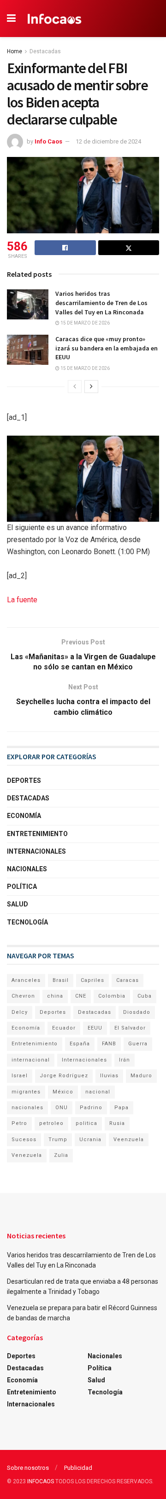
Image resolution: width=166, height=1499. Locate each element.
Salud (17, 904)
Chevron (23, 996)
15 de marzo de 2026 (84, 322)
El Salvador (130, 1028)
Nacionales (27, 869)
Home (14, 51)
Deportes (24, 780)
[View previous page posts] (75, 386)
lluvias (109, 1076)
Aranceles (26, 980)
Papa (121, 1108)
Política (22, 886)
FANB (109, 1044)
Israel (20, 1076)
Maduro (141, 1076)
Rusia (117, 1123)
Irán (124, 1060)
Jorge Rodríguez (64, 1076)
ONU (61, 1108)
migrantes (26, 1092)
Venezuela (27, 1155)
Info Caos (48, 141)
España (80, 1044)
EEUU (95, 1028)
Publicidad (78, 1467)
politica (86, 1123)
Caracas (127, 980)
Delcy (20, 1012)
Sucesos (24, 1140)
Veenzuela (128, 1140)
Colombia (111, 996)
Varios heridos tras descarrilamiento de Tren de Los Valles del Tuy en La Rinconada (101, 302)
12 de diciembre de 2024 (108, 141)
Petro (19, 1123)
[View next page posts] (91, 386)
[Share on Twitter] (129, 247)
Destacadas (45, 51)
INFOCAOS (40, 1481)
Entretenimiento (37, 833)
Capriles (92, 980)
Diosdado (136, 1012)
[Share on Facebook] (65, 247)
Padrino (91, 1108)
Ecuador (64, 1028)
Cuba (144, 996)
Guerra (138, 1044)
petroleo (51, 1123)
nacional (97, 1092)
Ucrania (90, 1140)
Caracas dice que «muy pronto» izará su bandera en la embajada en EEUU (106, 348)
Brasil (61, 980)
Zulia (61, 1155)
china (55, 996)
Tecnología (27, 922)
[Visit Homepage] (54, 18)
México (63, 1092)
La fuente (22, 599)
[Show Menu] (11, 18)
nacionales (27, 1108)
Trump (57, 1140)
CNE (80, 996)
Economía (24, 815)
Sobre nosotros (28, 1467)
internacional (31, 1060)
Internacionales (36, 851)
